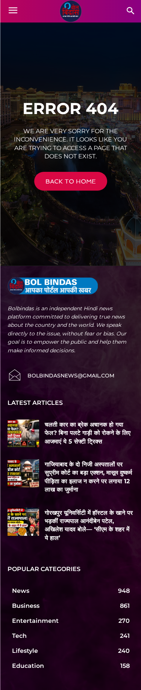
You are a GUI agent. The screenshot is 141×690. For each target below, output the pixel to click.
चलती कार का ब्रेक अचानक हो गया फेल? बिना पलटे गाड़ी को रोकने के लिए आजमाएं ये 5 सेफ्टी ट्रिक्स (87, 433)
